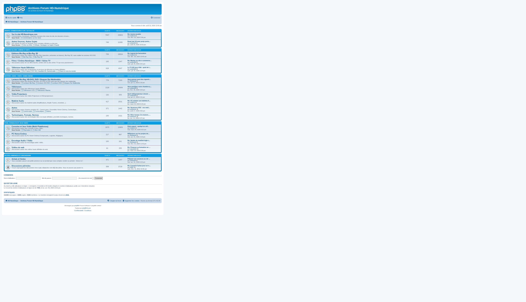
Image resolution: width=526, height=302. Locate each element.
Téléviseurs (16, 87)
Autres (14, 108)
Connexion (8, 175)
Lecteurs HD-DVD (44, 83)
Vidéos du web (18, 147)
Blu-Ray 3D (38, 57)
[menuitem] (20, 17)
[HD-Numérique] (16, 9)
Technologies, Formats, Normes (25, 115)
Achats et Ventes (19, 159)
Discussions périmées (21, 166)
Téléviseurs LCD (29, 90)
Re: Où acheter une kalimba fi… (139, 101)
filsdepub (133, 81)
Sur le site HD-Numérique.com (24, 34)
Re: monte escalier (134, 34)
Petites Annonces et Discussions (18, 155)
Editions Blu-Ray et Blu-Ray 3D (25, 53)
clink (67, 195)
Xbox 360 (37, 130)
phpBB (76, 205)
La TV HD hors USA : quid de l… (139, 67)
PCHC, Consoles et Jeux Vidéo (16, 123)
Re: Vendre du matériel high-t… (139, 140)
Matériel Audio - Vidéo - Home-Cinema (19, 76)
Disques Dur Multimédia (72, 83)
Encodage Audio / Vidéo (22, 141)
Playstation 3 (27, 130)
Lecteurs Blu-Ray (29, 83)
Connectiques (39, 111)
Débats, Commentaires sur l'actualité (19, 31)
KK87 (132, 167)
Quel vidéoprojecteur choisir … (139, 94)
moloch (132, 36)
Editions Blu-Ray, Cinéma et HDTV (17, 50)
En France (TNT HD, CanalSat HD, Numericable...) (40, 71)
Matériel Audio (18, 101)
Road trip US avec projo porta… (139, 41)
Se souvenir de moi (85, 178)
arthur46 (133, 43)
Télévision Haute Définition (23, 68)
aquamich (133, 149)
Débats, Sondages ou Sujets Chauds (47, 45)
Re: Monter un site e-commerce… (140, 60)
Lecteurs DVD (57, 83)
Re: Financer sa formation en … (139, 147)
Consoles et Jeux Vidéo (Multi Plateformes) (30, 127)
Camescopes (27, 111)
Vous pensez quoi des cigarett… (139, 79)
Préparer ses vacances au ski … (139, 159)
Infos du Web (27, 45)
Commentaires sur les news (31, 38)
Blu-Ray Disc (27, 57)
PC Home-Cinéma (19, 134)
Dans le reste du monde (68, 71)
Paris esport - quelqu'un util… (138, 126)
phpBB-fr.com (86, 208)
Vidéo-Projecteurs (19, 94)
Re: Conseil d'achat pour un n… (139, 165)
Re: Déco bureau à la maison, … (139, 115)
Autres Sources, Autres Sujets (24, 42)
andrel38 (133, 62)
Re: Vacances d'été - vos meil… (139, 107)
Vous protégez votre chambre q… (140, 86)
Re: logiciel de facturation (137, 53)
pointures (133, 109)
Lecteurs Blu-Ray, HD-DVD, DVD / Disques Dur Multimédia (36, 80)
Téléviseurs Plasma (43, 90)
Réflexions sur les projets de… (139, 133)
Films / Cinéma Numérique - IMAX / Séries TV (31, 61)
